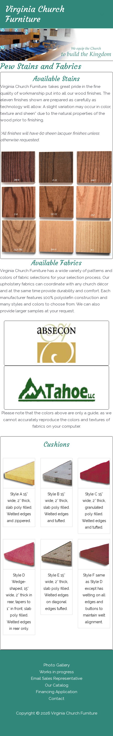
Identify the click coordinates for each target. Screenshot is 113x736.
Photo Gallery (57, 665)
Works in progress (56, 671)
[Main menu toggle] (102, 14)
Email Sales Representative (56, 678)
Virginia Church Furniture (34, 14)
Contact (56, 698)
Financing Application (56, 691)
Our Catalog (56, 685)
